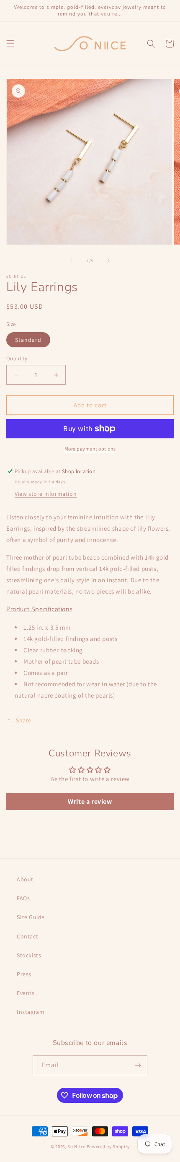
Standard (28, 340)
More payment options (90, 449)
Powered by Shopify (108, 1146)
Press (24, 974)
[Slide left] (71, 260)
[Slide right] (108, 260)
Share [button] (23, 720)
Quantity (16, 358)
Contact (27, 936)
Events (26, 993)
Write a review (90, 801)
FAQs (23, 898)
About (25, 879)
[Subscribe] (138, 1065)
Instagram (30, 1012)
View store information (46, 494)
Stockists (29, 955)
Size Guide (31, 917)
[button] (10, 43)
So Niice (76, 1146)
